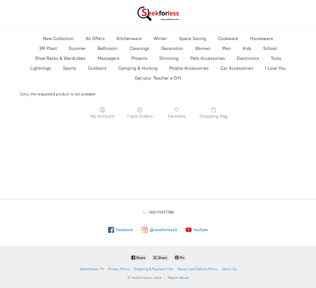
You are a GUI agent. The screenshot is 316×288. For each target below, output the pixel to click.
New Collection (58, 38)
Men (226, 48)
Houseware (261, 38)
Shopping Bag (213, 116)
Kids (247, 48)
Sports (69, 68)
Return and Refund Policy (197, 269)
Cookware (228, 38)
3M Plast (48, 48)
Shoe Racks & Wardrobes (60, 58)
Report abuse (178, 278)
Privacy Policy (119, 269)
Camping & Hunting (138, 68)
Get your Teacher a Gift (158, 78)
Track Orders (140, 116)
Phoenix (139, 58)
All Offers (95, 38)
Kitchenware (129, 38)
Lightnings (40, 68)
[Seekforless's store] (158, 13)
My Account (103, 116)
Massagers (108, 58)
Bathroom (108, 48)
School (270, 48)
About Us (229, 269)
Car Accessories (236, 68)
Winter (160, 38)
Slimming (168, 58)
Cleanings (139, 48)
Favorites (176, 116)
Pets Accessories (207, 58)
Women (202, 48)
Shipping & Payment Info (153, 269)
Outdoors (97, 68)
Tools (276, 58)
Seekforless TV (92, 269)
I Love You (275, 68)
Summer (77, 48)
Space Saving (192, 38)
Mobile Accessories (189, 68)
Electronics (248, 58)
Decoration (172, 48)
